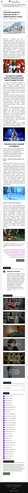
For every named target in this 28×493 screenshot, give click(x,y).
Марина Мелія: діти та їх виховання (14, 344)
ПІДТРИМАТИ (20, 260)
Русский (14, 488)
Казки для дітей (6, 4)
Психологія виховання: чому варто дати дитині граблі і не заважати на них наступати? (14, 358)
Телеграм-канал (18, 243)
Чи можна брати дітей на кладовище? (14, 317)
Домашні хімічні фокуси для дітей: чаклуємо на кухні (14, 304)
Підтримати (6, 473)
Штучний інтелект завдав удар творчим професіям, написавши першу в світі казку (14, 372)
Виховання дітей (13, 4)
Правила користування (14, 490)
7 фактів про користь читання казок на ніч (14, 331)
